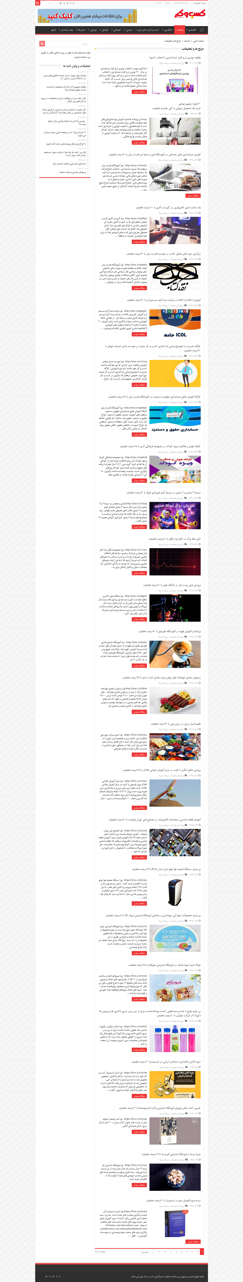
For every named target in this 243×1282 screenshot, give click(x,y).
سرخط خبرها (164, 63)
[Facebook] (71, 3)
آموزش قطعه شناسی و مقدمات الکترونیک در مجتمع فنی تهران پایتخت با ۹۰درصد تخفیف (155, 819)
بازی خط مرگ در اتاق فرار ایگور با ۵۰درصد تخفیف (175, 539)
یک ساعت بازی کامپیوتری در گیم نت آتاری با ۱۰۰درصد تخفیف (168, 207)
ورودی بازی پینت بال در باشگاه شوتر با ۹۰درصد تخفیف (172, 585)
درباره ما (167, 2)
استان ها (81, 30)
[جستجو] (37, 2)
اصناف (180, 30)
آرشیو (53, 30)
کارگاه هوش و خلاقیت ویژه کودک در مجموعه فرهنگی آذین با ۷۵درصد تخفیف (160, 446)
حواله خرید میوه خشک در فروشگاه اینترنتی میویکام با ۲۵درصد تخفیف (164, 965)
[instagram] (64, 3)
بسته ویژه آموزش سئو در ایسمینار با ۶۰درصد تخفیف (173, 1200)
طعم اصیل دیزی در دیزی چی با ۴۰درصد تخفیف (176, 724)
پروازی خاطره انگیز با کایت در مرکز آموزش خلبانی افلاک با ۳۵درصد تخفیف (162, 770)
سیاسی (129, 30)
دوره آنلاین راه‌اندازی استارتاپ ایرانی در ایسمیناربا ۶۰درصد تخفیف (166, 1062)
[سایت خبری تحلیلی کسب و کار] (189, 13)
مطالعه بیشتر (139, 92)
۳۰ (159, 1252)
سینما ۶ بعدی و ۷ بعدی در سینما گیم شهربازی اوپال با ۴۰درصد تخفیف (164, 492)
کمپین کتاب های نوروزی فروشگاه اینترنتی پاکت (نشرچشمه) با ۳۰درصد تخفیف (160, 1108)
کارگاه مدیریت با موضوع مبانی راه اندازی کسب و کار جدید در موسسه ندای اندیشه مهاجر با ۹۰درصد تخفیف (153, 348)
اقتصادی (192, 30)
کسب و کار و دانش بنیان (148, 30)
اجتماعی (117, 30)
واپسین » (144, 1252)
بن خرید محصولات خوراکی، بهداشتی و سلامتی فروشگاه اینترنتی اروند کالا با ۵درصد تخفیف (153, 915)
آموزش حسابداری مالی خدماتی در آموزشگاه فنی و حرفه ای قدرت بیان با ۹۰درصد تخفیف (155, 154)
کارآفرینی (168, 30)
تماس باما (158, 2)
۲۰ (165, 1252)
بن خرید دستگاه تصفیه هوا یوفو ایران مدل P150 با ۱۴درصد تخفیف (166, 869)
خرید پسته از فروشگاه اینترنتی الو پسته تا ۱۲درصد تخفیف (171, 1154)
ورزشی (93, 30)
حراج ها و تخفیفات (177, 63)
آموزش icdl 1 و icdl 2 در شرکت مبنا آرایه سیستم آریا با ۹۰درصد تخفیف (164, 300)
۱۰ (171, 1252)
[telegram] (60, 3)
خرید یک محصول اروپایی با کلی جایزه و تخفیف (176, 108)
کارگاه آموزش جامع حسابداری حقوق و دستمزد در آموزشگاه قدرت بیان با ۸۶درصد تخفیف (154, 397)
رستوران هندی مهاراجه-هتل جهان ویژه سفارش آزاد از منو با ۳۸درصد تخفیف (161, 677)
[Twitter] (67, 3)
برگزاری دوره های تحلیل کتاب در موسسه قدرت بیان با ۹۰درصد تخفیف (164, 254)
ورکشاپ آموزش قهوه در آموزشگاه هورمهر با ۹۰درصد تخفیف (170, 631)
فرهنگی (105, 30)
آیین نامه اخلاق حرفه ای (180, 2)
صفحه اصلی (202, 29)
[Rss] (73, 3)
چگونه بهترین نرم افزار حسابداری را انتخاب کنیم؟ (175, 57)
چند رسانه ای (67, 30)
